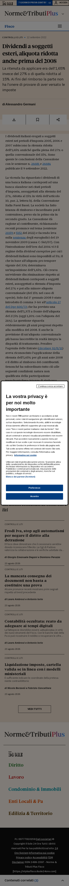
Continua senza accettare (50, 386)
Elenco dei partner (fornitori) (20, 477)
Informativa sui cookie (25, 455)
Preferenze (34, 488)
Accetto (34, 496)
